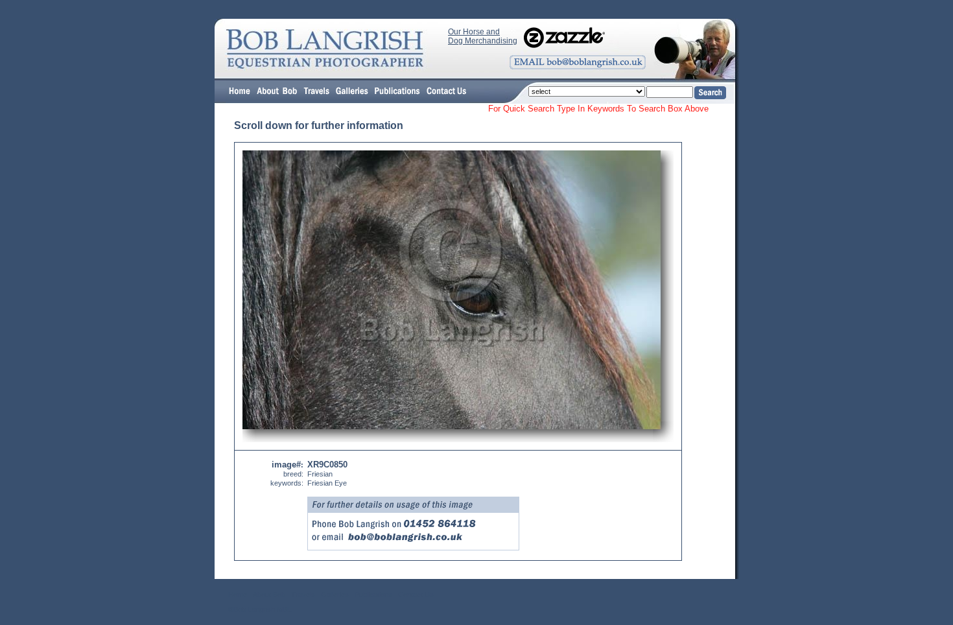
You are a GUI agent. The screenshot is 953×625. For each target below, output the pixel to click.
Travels (303, 594)
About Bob (269, 594)
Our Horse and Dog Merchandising (482, 36)
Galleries (335, 594)
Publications (373, 594)
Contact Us (416, 594)
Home (237, 594)
